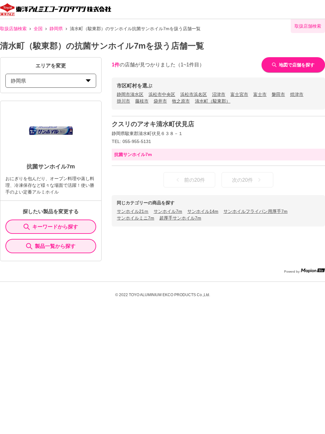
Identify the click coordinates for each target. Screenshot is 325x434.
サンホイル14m (202, 211)
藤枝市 (142, 101)
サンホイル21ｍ (133, 211)
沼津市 (218, 94)
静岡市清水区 (130, 94)
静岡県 (56, 28)
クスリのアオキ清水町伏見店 (153, 123)
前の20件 (194, 180)
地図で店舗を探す (297, 64)
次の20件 (242, 180)
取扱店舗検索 (13, 28)
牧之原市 (181, 101)
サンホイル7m (168, 211)
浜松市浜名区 (193, 94)
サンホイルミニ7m (135, 217)
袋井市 (160, 101)
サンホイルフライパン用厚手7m (255, 211)
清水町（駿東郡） (212, 101)
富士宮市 (239, 94)
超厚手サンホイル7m (180, 217)
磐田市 (278, 94)
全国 (38, 28)
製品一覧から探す (55, 246)
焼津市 (296, 94)
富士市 (260, 94)
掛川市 (123, 101)
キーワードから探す (55, 226)
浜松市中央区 (162, 94)
